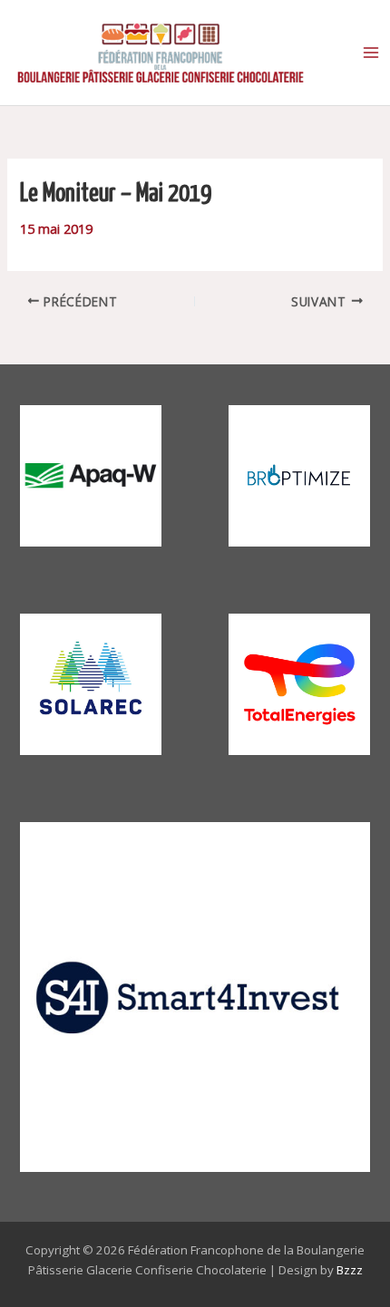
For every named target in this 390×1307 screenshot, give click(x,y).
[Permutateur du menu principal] (371, 53)
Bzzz (349, 1270)
